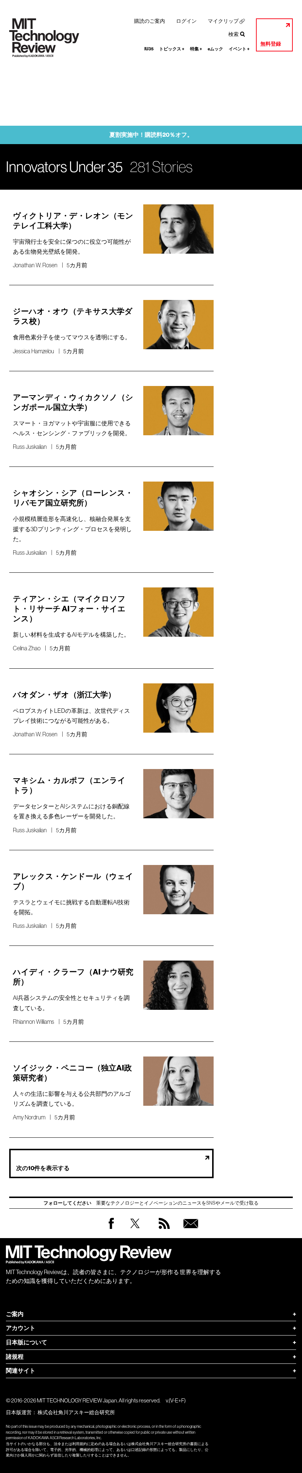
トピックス (172, 48)
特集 (196, 48)
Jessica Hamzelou (33, 351)
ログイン (186, 21)
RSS (162, 1230)
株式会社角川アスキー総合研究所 (76, 1412)
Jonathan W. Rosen (35, 265)
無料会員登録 (189, 1230)
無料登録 (270, 44)
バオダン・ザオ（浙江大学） (64, 694)
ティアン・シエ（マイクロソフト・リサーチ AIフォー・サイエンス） (69, 608)
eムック (215, 48)
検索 (233, 34)
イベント (239, 48)
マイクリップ (223, 21)
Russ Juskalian (30, 446)
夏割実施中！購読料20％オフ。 (151, 134)
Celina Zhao (27, 648)
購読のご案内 (149, 21)
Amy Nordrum (29, 1117)
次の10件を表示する (43, 1168)
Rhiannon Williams (33, 1021)
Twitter (135, 1230)
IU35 (149, 48)
